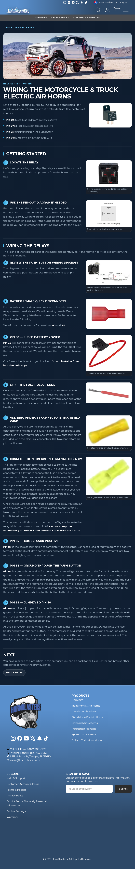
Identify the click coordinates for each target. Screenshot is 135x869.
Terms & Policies (16, 789)
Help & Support (16, 778)
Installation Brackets (84, 711)
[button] (110, 115)
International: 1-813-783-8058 (28, 752)
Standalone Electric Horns (87, 717)
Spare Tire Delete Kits (85, 734)
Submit (123, 788)
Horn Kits (77, 699)
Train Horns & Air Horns (86, 705)
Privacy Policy (15, 795)
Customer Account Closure (23, 784)
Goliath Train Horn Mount (87, 740)
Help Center (14, 672)
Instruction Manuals (84, 728)
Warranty (12, 817)
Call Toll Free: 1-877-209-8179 (28, 749)
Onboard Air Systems (85, 723)
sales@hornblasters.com (26, 760)
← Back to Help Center (18, 27)
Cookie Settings (16, 811)
